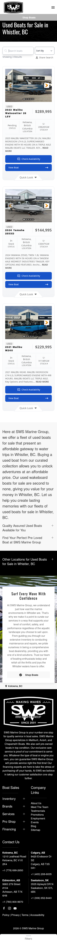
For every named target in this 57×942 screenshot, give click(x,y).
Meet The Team (39, 807)
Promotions (37, 814)
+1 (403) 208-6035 (41, 874)
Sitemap (35, 830)
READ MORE (42, 381)
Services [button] (8, 814)
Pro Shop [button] (9, 821)
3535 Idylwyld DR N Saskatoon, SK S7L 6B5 (42, 888)
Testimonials (38, 811)
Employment (38, 818)
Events (35, 822)
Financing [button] (9, 829)
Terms (25, 915)
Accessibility (37, 915)
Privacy (15, 915)
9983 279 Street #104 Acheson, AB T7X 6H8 (12, 889)
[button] (53, 7)
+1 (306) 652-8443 (41, 898)
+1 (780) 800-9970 (12, 902)
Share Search (46, 57)
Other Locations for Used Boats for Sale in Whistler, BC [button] (24, 561)
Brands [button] (7, 806)
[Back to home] (13, 7)
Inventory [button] (9, 798)
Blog (33, 826)
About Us (36, 803)
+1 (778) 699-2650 (12, 870)
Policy (5, 915)
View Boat (13, 167)
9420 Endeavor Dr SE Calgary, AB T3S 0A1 (41, 862)
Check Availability (31, 158)
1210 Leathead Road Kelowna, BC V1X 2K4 (14, 860)
